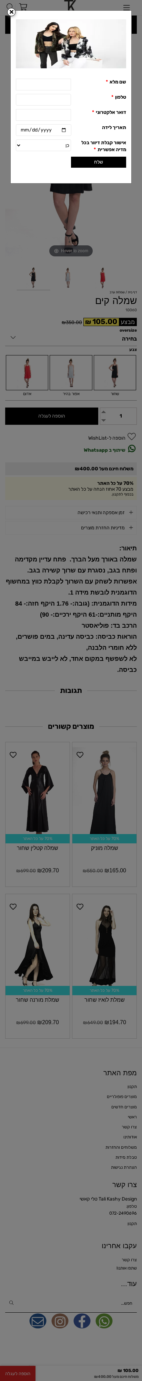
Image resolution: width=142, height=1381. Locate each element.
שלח (98, 162)
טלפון (118, 97)
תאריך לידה (114, 127)
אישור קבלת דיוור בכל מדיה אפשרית (103, 146)
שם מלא (116, 82)
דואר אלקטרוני (109, 112)
